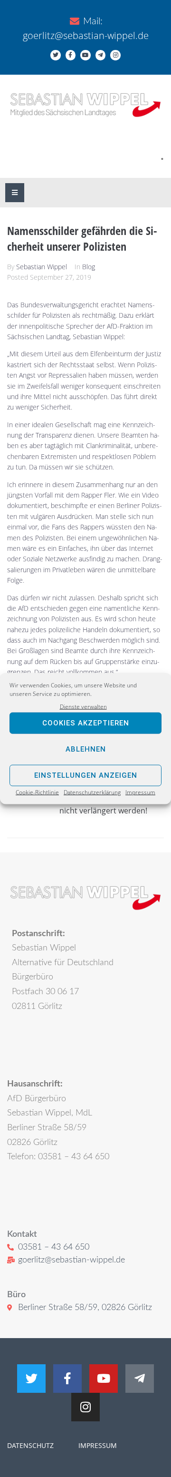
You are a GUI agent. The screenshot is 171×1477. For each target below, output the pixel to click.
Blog (88, 266)
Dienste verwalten (83, 706)
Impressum (140, 792)
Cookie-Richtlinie (37, 792)
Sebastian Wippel (41, 266)
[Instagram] (115, 55)
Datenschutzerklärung (92, 792)
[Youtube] (85, 55)
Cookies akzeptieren (85, 723)
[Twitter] (55, 55)
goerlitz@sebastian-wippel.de (86, 35)
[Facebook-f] (71, 55)
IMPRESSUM (96, 1445)
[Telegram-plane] (100, 55)
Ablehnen (86, 749)
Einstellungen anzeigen (85, 775)
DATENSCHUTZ (30, 1445)
